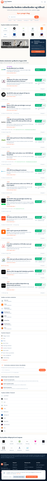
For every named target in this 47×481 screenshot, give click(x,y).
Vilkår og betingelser (40, 465)
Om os (25, 465)
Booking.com (26, 20)
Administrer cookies (7, 476)
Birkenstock (20, 20)
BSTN (31, 20)
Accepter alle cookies (31, 476)
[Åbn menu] (45, 2)
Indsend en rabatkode (28, 467)
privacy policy (33, 54)
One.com (10, 20)
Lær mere (19, 473)
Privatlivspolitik (39, 467)
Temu (15, 20)
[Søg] (42, 2)
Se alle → (44, 24)
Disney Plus (37, 20)
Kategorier (15, 467)
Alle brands (15, 465)
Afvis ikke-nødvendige (19, 476)
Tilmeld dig (37, 51)
